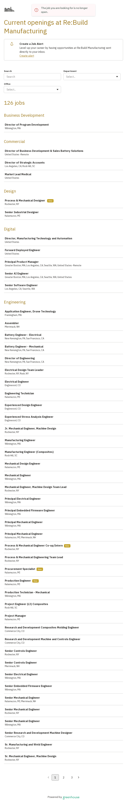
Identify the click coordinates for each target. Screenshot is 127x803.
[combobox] (66, 76)
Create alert (27, 55)
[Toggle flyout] (117, 77)
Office (7, 84)
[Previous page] (48, 777)
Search (8, 71)
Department (70, 71)
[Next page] (78, 777)
